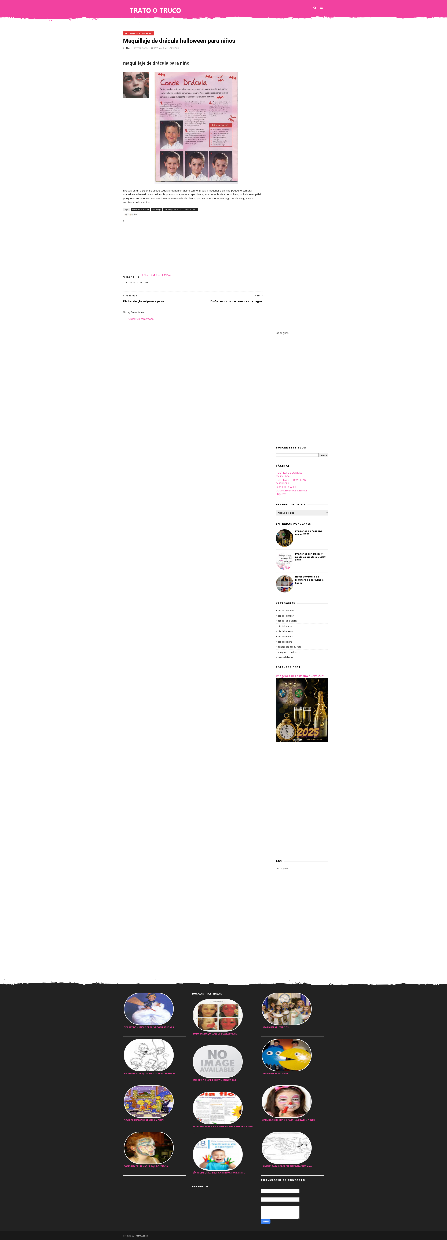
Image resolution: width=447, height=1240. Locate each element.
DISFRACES (282, 483)
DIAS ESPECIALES (286, 487)
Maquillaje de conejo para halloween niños (288, 1119)
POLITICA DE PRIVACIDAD (291, 479)
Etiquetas (281, 494)
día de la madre (286, 610)
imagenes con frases (289, 652)
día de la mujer (286, 615)
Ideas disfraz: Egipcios (275, 1027)
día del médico (285, 636)
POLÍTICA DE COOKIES (289, 472)
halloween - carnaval (138, 33)
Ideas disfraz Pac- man (275, 1073)
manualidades (285, 657)
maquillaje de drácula (172, 209)
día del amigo (285, 626)
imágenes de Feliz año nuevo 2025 (300, 676)
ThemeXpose (141, 1235)
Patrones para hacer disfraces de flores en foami (223, 1126)
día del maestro (286, 631)
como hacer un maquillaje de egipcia (146, 1166)
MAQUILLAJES (190, 209)
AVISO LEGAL (283, 476)
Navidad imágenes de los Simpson (144, 1119)
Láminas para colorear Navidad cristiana (287, 1166)
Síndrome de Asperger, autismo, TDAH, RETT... (219, 1172)
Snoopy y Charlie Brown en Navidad (214, 1080)
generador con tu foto (289, 646)
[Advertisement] (193, 248)
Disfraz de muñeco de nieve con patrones (149, 1027)
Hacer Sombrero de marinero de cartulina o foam (309, 579)
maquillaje (156, 209)
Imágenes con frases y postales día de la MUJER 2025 (310, 556)
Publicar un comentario (140, 319)
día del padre (285, 641)
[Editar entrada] (130, 214)
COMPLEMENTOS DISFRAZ (291, 490)
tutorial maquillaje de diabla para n (215, 1033)
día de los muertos (288, 620)
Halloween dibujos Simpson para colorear (149, 1073)
